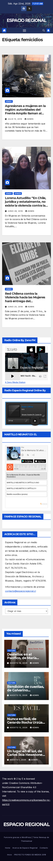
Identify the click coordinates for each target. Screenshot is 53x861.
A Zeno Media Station (15, 382)
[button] (44, 30)
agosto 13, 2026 (19, 727)
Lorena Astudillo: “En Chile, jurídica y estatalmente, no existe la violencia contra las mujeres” (26, 203)
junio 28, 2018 (15, 211)
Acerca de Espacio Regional (24, 848)
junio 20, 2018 (15, 307)
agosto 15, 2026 (19, 695)
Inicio (9, 854)
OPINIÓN (18, 193)
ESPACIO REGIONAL (26, 20)
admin (30, 119)
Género (9, 101)
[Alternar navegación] (24, 31)
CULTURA (11, 650)
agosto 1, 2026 (18, 760)
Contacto (44, 848)
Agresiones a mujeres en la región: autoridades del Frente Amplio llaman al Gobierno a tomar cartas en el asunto (26, 113)
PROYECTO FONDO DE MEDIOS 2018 (30, 854)
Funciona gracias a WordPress (18, 837)
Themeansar (26, 841)
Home (7, 848)
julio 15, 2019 (15, 119)
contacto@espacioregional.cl (20, 591)
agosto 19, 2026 (19, 663)
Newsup (42, 837)
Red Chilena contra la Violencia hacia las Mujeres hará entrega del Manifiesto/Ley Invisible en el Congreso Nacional (25, 301)
